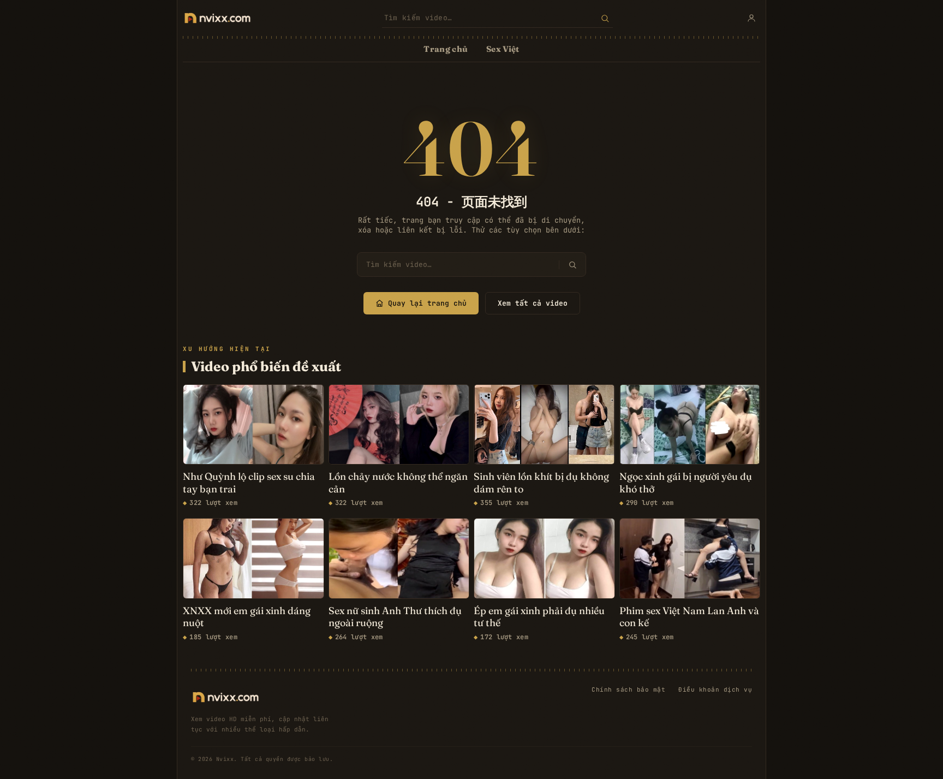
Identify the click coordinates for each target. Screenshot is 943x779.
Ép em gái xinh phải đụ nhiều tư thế (539, 617)
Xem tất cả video (533, 303)
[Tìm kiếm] (605, 18)
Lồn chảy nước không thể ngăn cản (398, 483)
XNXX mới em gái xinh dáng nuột (247, 617)
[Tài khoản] (751, 18)
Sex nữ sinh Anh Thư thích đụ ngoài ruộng (395, 617)
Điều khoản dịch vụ (715, 689)
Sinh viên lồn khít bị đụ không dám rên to (541, 483)
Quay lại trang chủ (427, 303)
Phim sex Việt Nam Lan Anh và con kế (689, 617)
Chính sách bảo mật (628, 689)
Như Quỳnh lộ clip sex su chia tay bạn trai (249, 483)
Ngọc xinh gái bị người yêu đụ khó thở (685, 483)
